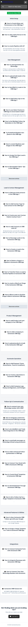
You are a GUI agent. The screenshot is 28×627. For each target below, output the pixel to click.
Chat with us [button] (15, 616)
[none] (7, 2)
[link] (14, 26)
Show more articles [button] (14, 178)
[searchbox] (14, 7)
